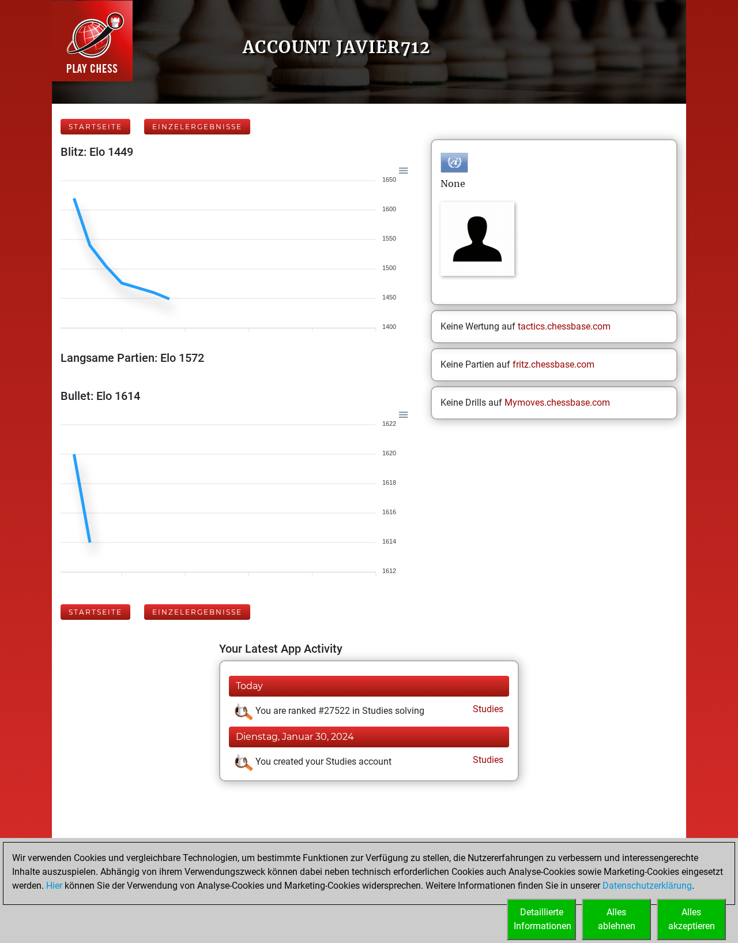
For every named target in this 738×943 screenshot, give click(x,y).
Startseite (95, 126)
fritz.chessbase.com (553, 364)
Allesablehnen (616, 919)
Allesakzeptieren (691, 919)
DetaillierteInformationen (542, 919)
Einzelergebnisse (197, 126)
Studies (486, 708)
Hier (54, 885)
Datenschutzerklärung (647, 885)
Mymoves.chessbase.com (557, 402)
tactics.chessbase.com (564, 326)
